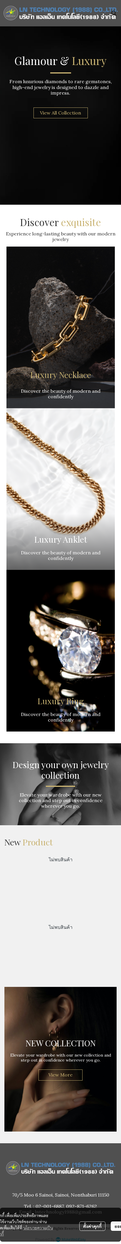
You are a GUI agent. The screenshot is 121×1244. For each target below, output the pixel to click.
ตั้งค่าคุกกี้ (92, 1226)
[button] (114, 13)
